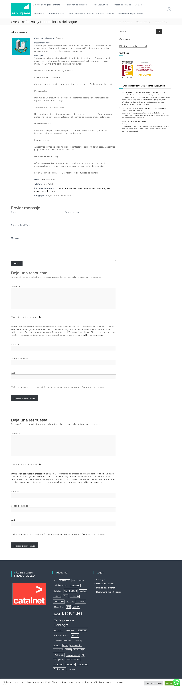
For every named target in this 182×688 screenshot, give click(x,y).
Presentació (38, 14)
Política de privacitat (105, 588)
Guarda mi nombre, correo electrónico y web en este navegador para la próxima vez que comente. (59, 387)
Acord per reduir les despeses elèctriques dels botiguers (144, 92)
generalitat (82, 630)
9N (55, 580)
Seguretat (82, 664)
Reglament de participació (130, 14)
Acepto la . (27, 317)
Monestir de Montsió (121, 5)
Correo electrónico (73, 212)
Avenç (81, 580)
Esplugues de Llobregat (64, 622)
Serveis (59, 38)
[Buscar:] (137, 31)
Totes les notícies (56, 14)
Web (13, 373)
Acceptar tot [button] (171, 683)
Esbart (76, 607)
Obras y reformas (48, 179)
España (56, 614)
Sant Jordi (58, 664)
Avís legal (100, 579)
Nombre (15, 212)
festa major (58, 630)
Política (59, 654)
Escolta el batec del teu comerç (134, 121)
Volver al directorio (19, 32)
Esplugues (72, 613)
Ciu (66, 596)
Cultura (80, 601)
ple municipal (79, 650)
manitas (72, 188)
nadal (65, 645)
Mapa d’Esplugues (99, 5)
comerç (59, 601)
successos (72, 669)
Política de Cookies (105, 583)
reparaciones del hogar (44, 191)
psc (55, 660)
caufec (83, 591)
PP (83, 655)
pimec (68, 650)
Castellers (57, 591)
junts (75, 635)
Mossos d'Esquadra (62, 641)
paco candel (75, 645)
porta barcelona (73, 655)
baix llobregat (60, 585)
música (57, 645)
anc (73, 581)
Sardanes (70, 664)
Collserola (75, 596)
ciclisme (57, 596)
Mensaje (15, 238)
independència (61, 635)
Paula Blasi (58, 650)
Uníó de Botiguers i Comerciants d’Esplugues (144, 86)
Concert (70, 602)
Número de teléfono (20, 225)
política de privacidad (32, 317)
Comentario (17, 286)
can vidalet (75, 585)
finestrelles (70, 630)
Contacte (139, 5)
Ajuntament (64, 581)
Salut (61, 660)
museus (78, 641)
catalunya (70, 590)
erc (68, 607)
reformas (87, 188)
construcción (62, 188)
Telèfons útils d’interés (76, 5)
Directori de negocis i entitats (46, 5)
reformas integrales (101, 188)
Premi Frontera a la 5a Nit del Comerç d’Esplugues (91, 14)
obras (79, 188)
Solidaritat (60, 669)
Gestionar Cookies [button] (154, 683)
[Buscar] (159, 31)
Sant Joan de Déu (73, 660)
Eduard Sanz (59, 607)
